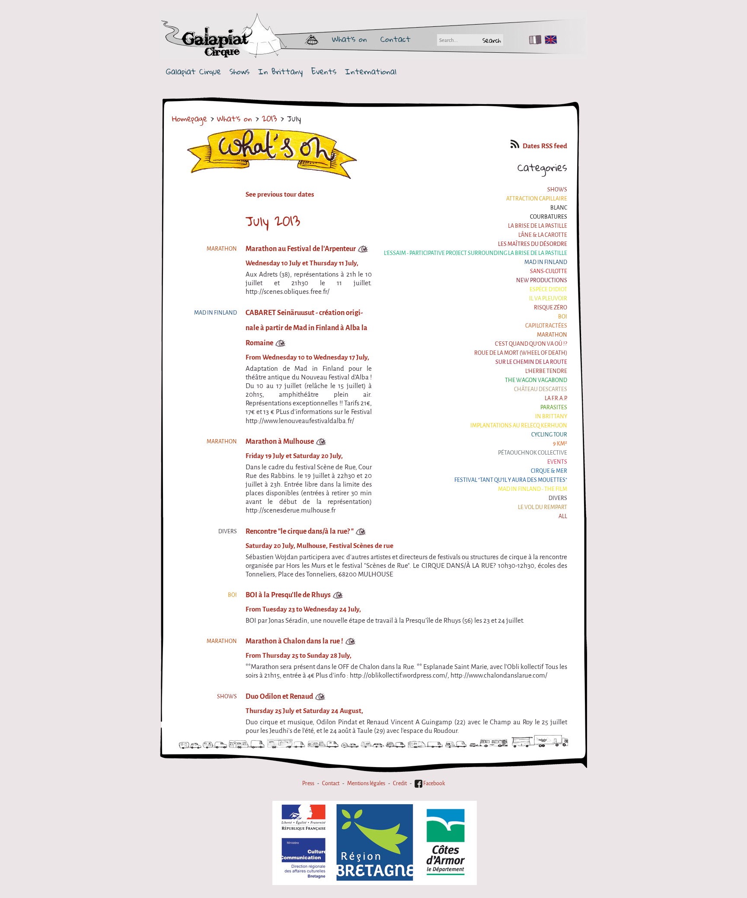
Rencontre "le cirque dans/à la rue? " (300, 531)
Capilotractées (546, 325)
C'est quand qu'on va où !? (531, 343)
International (370, 71)
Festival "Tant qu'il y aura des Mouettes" (510, 480)
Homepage (189, 118)
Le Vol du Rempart (542, 507)
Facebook (433, 783)
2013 (269, 118)
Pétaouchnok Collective (532, 452)
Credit (400, 783)
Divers (558, 498)
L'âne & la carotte (542, 235)
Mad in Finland (545, 262)
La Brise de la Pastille (537, 225)
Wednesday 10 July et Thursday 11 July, (302, 263)
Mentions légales (366, 783)
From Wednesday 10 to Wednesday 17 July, (307, 357)
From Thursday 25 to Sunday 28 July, (298, 655)
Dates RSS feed (545, 146)
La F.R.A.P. (556, 398)
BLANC (558, 207)
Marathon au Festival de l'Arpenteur (301, 248)
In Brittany (280, 71)
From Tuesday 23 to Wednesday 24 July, (303, 609)
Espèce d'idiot (548, 289)
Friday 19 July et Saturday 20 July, (294, 456)
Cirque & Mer (549, 470)
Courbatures (548, 216)
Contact (395, 39)
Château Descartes (540, 389)
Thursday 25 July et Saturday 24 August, (304, 711)
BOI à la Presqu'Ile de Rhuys (288, 594)
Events (323, 71)
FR (533, 40)
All (563, 516)
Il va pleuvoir (548, 298)
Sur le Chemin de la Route (531, 362)
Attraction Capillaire (536, 198)
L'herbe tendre (546, 371)
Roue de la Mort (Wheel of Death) (520, 353)
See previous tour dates (280, 194)
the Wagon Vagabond (536, 380)
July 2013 (273, 220)
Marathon (552, 334)
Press (308, 783)
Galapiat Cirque (193, 71)
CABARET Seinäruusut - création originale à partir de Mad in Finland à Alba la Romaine (306, 327)
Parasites (553, 407)
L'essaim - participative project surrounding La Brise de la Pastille (475, 253)
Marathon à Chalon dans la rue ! (294, 641)
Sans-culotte (548, 271)
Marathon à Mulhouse (280, 441)
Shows (239, 71)
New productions (541, 280)
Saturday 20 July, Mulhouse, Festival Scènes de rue (319, 545)
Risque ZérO (550, 307)
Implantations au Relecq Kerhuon (518, 425)
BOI (562, 316)
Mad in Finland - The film (532, 489)
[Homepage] (249, 39)
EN (549, 40)
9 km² (560, 443)
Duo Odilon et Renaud (279, 696)
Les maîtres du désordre (532, 244)
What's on (349, 39)
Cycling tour (549, 434)
